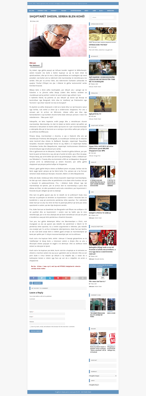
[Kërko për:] (102, 17)
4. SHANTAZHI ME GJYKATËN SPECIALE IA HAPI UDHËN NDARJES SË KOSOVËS (97, 183)
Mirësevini (110, 10)
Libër (94, 10)
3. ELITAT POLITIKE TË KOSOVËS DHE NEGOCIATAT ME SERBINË (114, 183)
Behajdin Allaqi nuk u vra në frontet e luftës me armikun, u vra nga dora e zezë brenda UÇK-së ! (102, 250)
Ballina (31, 10)
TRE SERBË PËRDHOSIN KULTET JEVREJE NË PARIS (97, 315)
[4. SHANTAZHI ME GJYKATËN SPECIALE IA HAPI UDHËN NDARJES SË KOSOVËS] (98, 172)
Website (31, 321)
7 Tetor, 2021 (93, 284)
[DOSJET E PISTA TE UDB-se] (103, 203)
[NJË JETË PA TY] (103, 104)
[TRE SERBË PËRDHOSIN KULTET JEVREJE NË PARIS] (98, 304)
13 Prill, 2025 (93, 47)
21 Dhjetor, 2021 (94, 215)
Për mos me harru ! (97, 281)
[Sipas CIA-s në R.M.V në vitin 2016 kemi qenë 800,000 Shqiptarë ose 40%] (103, 136)
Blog (101, 10)
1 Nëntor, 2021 (94, 256)
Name (31, 312)
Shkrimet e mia (42, 10)
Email (31, 316)
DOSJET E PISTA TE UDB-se (100, 213)
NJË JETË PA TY (95, 114)
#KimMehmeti (37, 283)
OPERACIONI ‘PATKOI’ (98, 45)
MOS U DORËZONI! (113, 313)
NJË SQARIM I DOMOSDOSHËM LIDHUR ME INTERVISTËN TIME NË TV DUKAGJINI (102, 79)
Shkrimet (54, 10)
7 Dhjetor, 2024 (94, 84)
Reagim (63, 10)
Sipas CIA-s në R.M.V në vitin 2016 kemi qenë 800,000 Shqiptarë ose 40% (101, 148)
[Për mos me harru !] (103, 271)
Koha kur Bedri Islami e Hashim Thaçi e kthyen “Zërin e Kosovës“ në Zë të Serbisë (98, 349)
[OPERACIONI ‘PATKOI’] (103, 35)
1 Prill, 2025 (93, 153)
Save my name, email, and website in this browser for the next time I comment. (53, 326)
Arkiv (86, 10)
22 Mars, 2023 (35, 21)
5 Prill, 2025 (93, 116)
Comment (32, 299)
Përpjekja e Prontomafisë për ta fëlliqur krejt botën (114, 348)
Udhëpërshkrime (76, 10)
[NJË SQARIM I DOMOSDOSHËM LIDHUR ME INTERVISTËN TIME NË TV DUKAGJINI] (103, 67)
